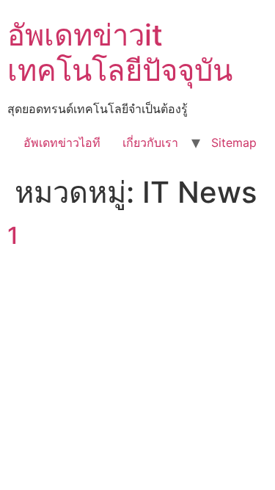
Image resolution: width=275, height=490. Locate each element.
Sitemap (234, 142)
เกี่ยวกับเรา (150, 142)
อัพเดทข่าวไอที (61, 142)
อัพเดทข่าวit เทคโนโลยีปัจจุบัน (119, 52)
